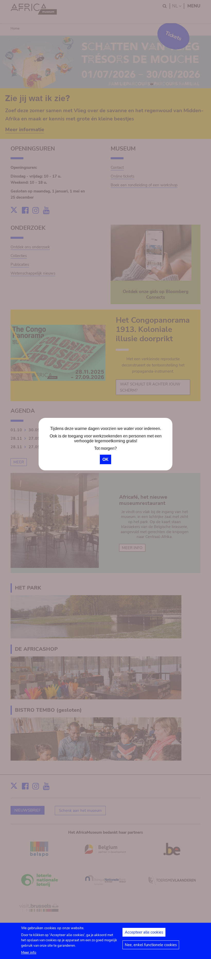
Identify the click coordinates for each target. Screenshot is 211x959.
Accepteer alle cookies (144, 932)
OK (105, 459)
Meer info (28, 952)
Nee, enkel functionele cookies (151, 944)
